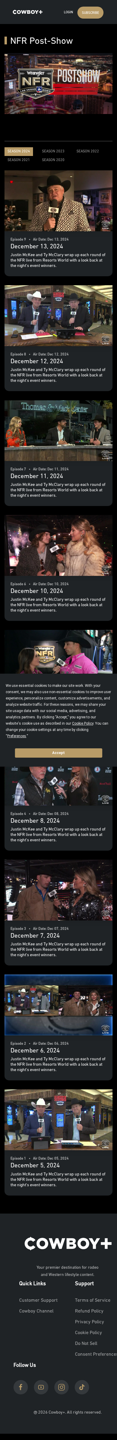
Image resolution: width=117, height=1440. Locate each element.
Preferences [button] (16, 736)
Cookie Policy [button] (82, 723)
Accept (58, 753)
